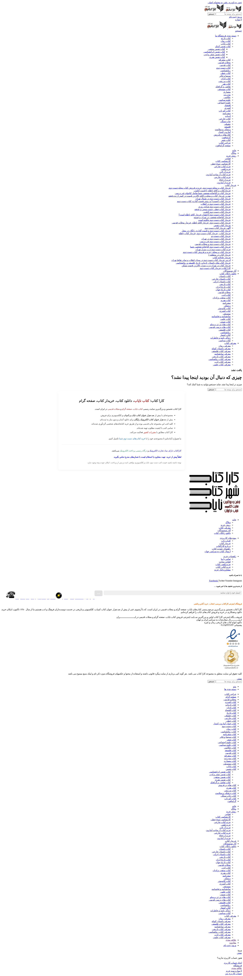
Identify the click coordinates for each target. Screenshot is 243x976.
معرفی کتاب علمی (222, 364)
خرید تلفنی (226, 169)
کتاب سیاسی (225, 340)
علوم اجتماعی (224, 102)
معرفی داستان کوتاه (221, 348)
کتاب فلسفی (225, 330)
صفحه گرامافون (223, 145)
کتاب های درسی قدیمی (220, 327)
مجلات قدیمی (224, 62)
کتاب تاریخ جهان (223, 289)
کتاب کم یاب (225, 110)
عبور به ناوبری (235, 2)
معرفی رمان (225, 346)
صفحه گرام (127, 409)
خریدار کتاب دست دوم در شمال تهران (213, 198)
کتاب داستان (225, 276)
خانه (234, 520)
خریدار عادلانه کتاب (222, 257)
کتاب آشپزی (225, 311)
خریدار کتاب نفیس (222, 225)
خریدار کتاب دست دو (221, 236)
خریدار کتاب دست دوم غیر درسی (215, 241)
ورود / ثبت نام (229, 945)
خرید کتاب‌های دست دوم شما (132, 438)
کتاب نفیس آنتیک (223, 46)
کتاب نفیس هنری (217, 57)
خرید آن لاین (225, 172)
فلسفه (227, 127)
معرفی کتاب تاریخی (221, 356)
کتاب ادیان (226, 78)
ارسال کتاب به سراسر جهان (217, 551)
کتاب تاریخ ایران (223, 287)
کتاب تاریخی (225, 284)
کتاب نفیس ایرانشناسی (214, 52)
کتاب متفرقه (225, 60)
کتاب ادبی (226, 295)
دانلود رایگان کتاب (222, 533)
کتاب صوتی (225, 322)
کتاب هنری (225, 300)
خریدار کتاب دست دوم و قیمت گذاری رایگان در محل (206, 231)
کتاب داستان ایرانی (222, 281)
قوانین (228, 158)
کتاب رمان (226, 41)
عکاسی (227, 97)
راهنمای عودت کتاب (221, 549)
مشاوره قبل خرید (222, 570)
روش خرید (226, 525)
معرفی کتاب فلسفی (221, 351)
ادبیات (228, 116)
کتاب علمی (225, 319)
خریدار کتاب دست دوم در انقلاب (216, 204)
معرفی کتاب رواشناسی (220, 359)
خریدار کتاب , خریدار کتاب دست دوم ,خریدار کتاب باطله (205, 233)
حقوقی (227, 124)
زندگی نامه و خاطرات (220, 338)
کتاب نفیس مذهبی (216, 49)
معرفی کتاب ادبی (222, 362)
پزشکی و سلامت (223, 129)
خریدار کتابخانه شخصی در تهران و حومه (212, 217)
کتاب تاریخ (226, 38)
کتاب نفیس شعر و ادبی (214, 54)
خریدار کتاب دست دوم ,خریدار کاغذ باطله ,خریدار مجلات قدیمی (201, 222)
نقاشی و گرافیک (223, 86)
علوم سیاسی (225, 100)
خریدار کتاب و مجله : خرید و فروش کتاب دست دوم (207, 252)
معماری (227, 92)
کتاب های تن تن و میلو (220, 324)
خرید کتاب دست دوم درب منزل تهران (213, 249)
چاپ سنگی (225, 121)
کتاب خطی (225, 73)
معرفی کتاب (225, 528)
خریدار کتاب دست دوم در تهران (216, 239)
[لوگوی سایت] (233, 11)
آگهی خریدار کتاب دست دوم (218, 228)
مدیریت (227, 94)
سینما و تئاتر (225, 76)
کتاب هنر (226, 84)
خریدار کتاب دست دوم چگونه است (214, 220)
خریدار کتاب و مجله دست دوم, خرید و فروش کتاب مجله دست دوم (200, 188)
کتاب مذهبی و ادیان (222, 297)
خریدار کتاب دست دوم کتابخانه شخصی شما (210, 247)
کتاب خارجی (225, 119)
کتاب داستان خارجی (221, 279)
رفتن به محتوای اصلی (218, 2)
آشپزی (227, 108)
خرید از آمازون (224, 182)
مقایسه (232, 942)
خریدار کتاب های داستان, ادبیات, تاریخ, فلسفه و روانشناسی (203, 263)
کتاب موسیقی (224, 89)
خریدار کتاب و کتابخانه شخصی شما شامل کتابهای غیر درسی (203, 193)
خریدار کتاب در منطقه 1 (219, 255)
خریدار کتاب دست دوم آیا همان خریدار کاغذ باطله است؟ (205, 214)
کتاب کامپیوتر (224, 308)
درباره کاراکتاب (223, 546)
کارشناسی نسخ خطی (221, 164)
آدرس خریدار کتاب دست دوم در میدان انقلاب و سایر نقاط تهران (201, 260)
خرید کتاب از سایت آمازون (218, 174)
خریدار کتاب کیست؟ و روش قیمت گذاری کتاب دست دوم (204, 201)
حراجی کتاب (225, 143)
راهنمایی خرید (229, 556)
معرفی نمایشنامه (222, 354)
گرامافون (226, 137)
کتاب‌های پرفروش (222, 135)
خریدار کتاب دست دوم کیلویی (217, 212)
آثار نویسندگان (224, 530)
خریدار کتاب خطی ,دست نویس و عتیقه (212, 209)
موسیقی (227, 314)
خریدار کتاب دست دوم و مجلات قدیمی (213, 244)
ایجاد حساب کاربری (233, 963)
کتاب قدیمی (225, 65)
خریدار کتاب (225, 543)
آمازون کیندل (224, 132)
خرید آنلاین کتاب (223, 567)
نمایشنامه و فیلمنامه (221, 316)
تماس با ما (226, 559)
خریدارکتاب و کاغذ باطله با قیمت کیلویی (212, 190)
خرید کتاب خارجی (222, 166)
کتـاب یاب (226, 540)
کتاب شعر (226, 140)
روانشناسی (225, 70)
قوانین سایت (225, 561)
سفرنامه (227, 113)
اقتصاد (228, 105)
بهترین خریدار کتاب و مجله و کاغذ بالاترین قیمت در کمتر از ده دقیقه (199, 196)
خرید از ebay (225, 180)
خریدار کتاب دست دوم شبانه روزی (214, 206)
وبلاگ (228, 522)
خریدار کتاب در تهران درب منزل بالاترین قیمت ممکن (206, 265)
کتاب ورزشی (224, 81)
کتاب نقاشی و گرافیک (220, 782)
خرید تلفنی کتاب (223, 564)
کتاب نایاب (226, 44)
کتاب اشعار (225, 335)
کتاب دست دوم (223, 68)
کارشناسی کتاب (223, 161)
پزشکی (227, 305)
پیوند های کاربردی (228, 538)
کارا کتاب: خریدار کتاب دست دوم (215, 268)
